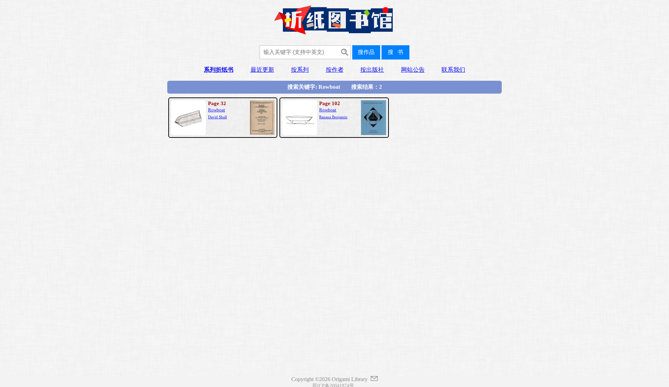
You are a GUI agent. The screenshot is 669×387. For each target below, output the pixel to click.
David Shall (217, 117)
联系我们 (453, 69)
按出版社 (372, 69)
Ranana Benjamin (333, 117)
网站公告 (413, 69)
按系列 (300, 69)
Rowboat (216, 110)
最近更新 (262, 69)
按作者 (335, 69)
